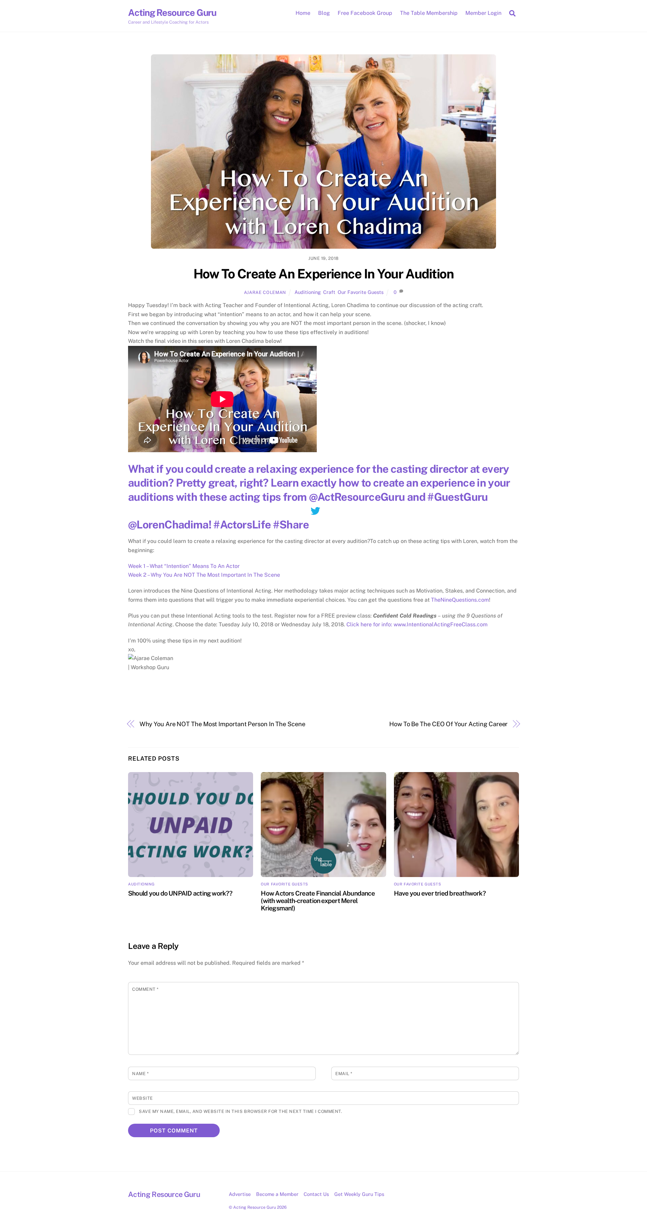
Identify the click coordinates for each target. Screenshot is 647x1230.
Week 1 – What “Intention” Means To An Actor (184, 566)
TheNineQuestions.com (460, 600)
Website (142, 1098)
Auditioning (308, 292)
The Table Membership (429, 13)
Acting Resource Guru (254, 1207)
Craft (329, 292)
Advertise (240, 1194)
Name (140, 1073)
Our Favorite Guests (360, 292)
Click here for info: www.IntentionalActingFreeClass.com (417, 624)
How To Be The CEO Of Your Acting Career (448, 724)
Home (303, 13)
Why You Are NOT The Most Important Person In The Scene (222, 724)
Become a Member (277, 1194)
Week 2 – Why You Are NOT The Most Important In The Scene (204, 575)
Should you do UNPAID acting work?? (180, 893)
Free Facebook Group (365, 13)
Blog (324, 13)
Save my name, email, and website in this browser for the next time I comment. (240, 1111)
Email (343, 1073)
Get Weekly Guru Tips (359, 1194)
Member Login (483, 13)
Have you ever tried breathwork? (440, 893)
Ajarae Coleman (265, 292)
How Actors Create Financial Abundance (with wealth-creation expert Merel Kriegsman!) (318, 901)
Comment (145, 989)
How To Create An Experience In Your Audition (323, 273)
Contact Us (316, 1194)
